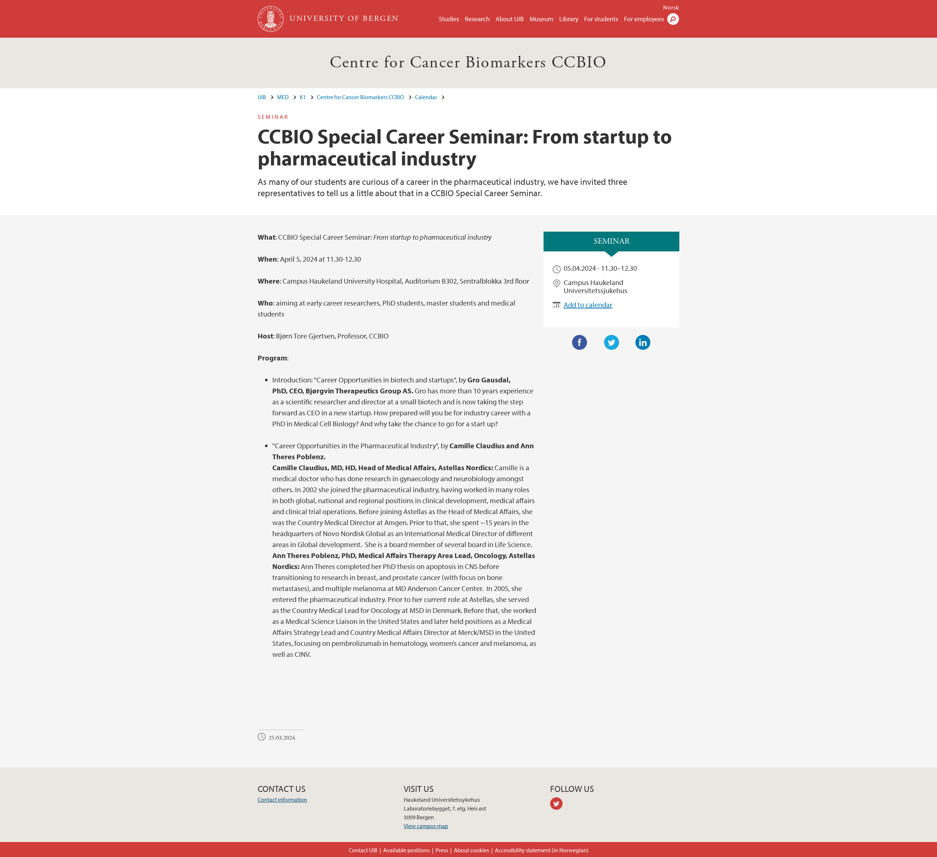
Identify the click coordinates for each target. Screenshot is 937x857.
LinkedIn (643, 342)
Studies (449, 19)
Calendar (426, 97)
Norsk (671, 7)
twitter (559, 804)
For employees (644, 19)
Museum (541, 19)
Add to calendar (588, 304)
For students (601, 19)
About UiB (510, 19)
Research (477, 19)
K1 (303, 97)
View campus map (426, 826)
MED (283, 97)
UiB (262, 97)
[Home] (271, 19)
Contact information (282, 799)
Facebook (579, 342)
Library (568, 19)
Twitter (611, 342)
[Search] (673, 19)
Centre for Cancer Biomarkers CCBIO (468, 62)
